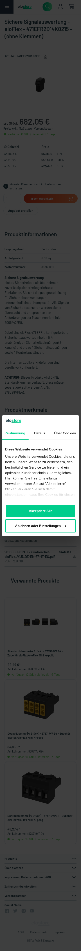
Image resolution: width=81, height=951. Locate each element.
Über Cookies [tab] (65, 433)
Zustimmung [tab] (15, 433)
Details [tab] (39, 433)
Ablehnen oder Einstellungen (38, 526)
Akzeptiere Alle (40, 511)
